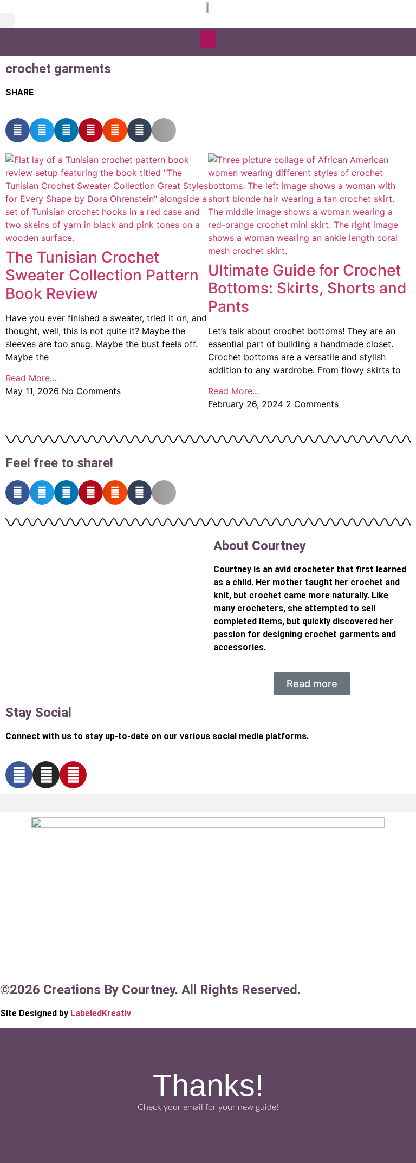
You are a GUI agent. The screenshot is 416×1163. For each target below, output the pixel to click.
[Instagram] (46, 774)
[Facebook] (18, 774)
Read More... (30, 378)
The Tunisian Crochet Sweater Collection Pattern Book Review (102, 275)
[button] (7, 20)
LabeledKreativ (100, 1013)
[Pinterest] (73, 774)
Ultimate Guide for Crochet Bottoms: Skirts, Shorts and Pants (307, 288)
